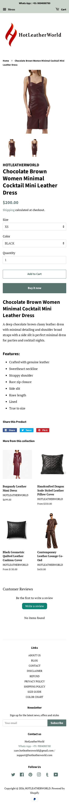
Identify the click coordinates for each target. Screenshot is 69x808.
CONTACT (34, 665)
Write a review (34, 606)
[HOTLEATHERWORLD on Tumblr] (47, 775)
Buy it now (34, 288)
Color (6, 236)
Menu (11, 9)
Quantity (9, 253)
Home (6, 60)
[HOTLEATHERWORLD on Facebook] (22, 775)
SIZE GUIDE (34, 691)
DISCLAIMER (34, 671)
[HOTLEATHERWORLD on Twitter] (13, 775)
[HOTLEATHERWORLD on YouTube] (56, 775)
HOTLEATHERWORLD (38, 788)
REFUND (35, 676)
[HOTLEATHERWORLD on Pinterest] (30, 775)
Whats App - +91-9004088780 (34, 746)
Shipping (9, 210)
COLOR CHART (34, 697)
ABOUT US (34, 655)
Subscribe (57, 723)
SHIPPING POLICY (34, 686)
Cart (63, 9)
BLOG (34, 660)
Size (5, 219)
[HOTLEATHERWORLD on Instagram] (39, 775)
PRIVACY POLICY (34, 681)
